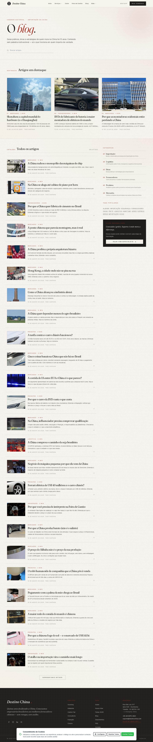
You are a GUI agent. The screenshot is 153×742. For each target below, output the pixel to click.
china (105, 211)
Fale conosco (138, 3)
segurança (126, 208)
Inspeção (71, 720)
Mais (93, 3)
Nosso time (99, 708)
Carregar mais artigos (52, 677)
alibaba (106, 208)
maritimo (127, 211)
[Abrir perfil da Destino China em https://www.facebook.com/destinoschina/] (9, 722)
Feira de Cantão (77, 3)
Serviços (57, 3)
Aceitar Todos (128, 734)
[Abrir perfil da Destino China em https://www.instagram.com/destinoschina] (13, 722)
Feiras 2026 (99, 712)
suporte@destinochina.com (132, 719)
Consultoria (71, 716)
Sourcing (71, 705)
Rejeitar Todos (113, 734)
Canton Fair (71, 712)
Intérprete (71, 708)
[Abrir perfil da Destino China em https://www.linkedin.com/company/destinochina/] (17, 722)
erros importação (111, 214)
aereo (134, 211)
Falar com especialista (123, 241)
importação (115, 208)
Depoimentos (99, 720)
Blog (86, 3)
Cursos (70, 723)
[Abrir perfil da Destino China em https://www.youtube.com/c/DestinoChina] (21, 722)
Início (50, 3)
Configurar (101, 734)
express (141, 211)
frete (111, 211)
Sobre (67, 3)
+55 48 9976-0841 (129, 716)
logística (118, 211)
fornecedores (137, 208)
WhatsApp (123, 3)
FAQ (96, 723)
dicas (121, 214)
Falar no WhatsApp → (132, 721)
